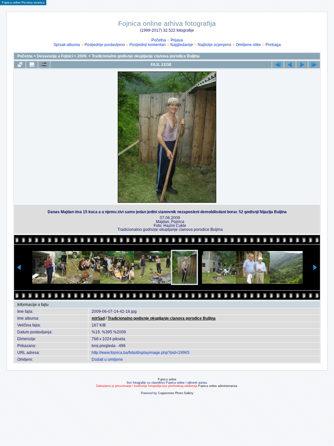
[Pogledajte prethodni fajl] (290, 64)
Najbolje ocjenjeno (214, 44)
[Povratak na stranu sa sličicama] (20, 64)
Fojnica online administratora (217, 386)
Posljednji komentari (147, 44)
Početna (158, 40)
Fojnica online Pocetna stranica (23, 2)
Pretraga (273, 44)
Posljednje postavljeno (104, 44)
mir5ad (98, 318)
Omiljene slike (248, 44)
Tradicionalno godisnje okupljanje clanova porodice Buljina (146, 56)
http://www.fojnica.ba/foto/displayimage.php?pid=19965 (141, 352)
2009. (82, 56)
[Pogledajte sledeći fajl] (302, 64)
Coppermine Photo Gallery (175, 393)
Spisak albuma (66, 44)
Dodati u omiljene (107, 359)
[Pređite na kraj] (314, 64)
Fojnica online (167, 379)
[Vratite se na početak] (278, 64)
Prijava (177, 40)
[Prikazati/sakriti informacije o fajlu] (32, 64)
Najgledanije (181, 44)
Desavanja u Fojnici (55, 56)
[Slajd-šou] (44, 64)
